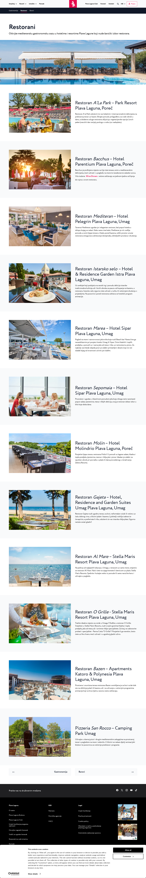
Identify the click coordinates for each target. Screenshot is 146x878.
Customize (127, 856)
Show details (33, 874)
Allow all (128, 850)
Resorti (21, 4)
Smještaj (12, 4)
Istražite (32, 4)
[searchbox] (100, 8)
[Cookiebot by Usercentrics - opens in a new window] (13, 873)
